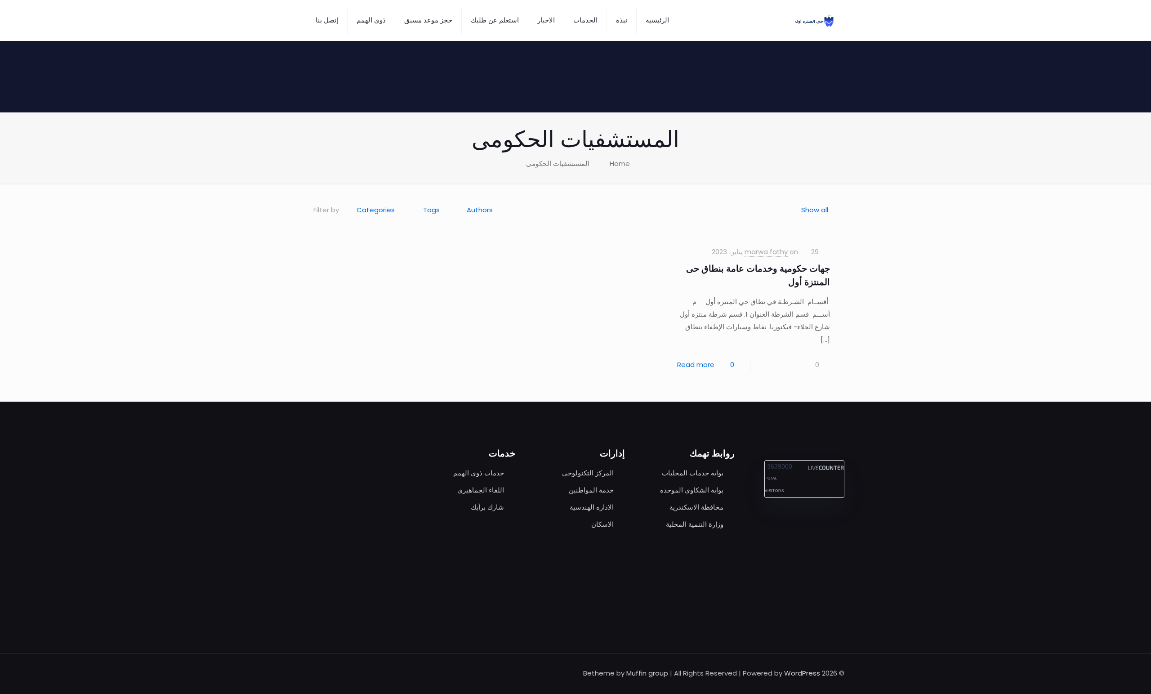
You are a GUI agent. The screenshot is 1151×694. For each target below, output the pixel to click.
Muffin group (647, 673)
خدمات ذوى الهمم (478, 473)
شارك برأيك (487, 507)
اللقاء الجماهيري (480, 490)
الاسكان (602, 524)
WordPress (802, 673)
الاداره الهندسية (592, 507)
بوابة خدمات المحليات (692, 473)
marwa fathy (766, 251)
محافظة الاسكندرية (696, 507)
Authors (480, 210)
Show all (814, 210)
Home (620, 163)
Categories (376, 210)
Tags (431, 210)
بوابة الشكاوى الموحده (691, 490)
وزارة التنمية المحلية (694, 524)
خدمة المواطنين (591, 490)
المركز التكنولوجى (588, 473)
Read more (695, 364)
